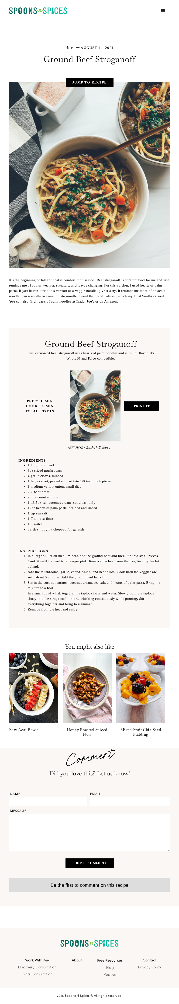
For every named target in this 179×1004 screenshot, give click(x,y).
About (77, 960)
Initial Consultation (37, 974)
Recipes (110, 975)
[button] (163, 11)
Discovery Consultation (37, 967)
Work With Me (37, 960)
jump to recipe (89, 82)
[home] (38, 11)
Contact (149, 960)
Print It (142, 406)
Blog (110, 968)
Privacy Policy (149, 967)
